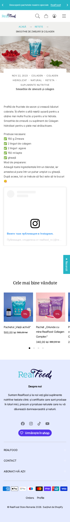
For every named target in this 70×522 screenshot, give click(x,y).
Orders (30, 497)
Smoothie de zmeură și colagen (35, 31)
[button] (37, 16)
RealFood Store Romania (22, 507)
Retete (39, 26)
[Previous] (3, 5)
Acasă (22, 26)
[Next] (67, 5)
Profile (40, 497)
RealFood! (56, 5)
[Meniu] (64, 16)
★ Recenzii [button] (66, 264)
